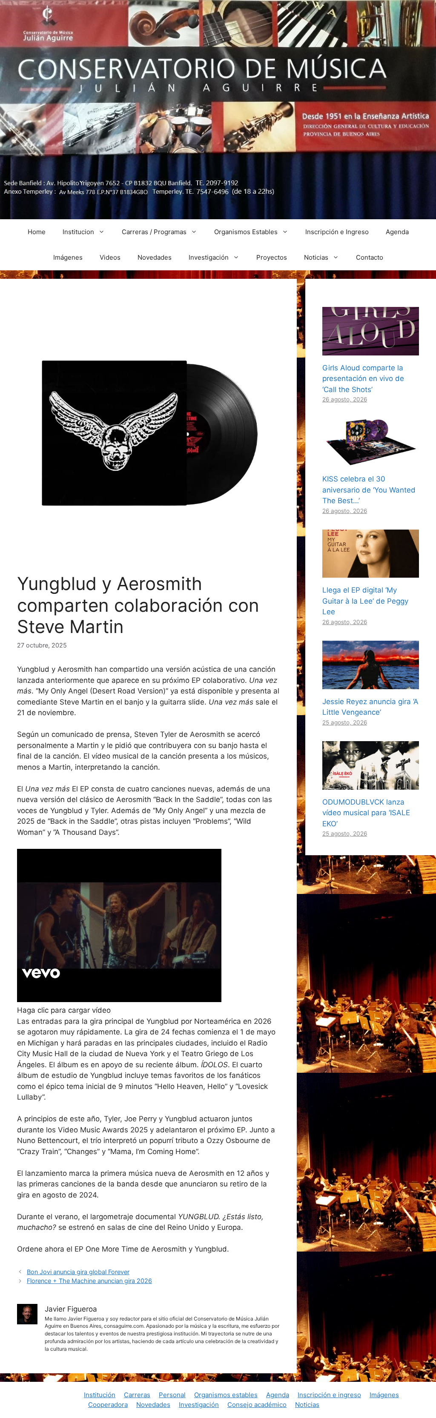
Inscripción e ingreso (329, 1395)
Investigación (209, 257)
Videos (110, 257)
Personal (172, 1395)
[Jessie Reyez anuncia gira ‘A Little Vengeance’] (370, 683)
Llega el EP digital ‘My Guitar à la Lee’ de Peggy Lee (365, 601)
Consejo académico (257, 1405)
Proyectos (271, 257)
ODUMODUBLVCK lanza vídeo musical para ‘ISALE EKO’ (366, 813)
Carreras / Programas (154, 232)
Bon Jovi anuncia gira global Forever (78, 1271)
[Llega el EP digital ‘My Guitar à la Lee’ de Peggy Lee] (370, 572)
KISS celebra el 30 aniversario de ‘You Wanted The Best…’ (369, 490)
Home (37, 232)
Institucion (78, 232)
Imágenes (68, 257)
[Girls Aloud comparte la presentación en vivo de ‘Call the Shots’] (370, 349)
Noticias (316, 257)
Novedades (155, 257)
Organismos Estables (246, 232)
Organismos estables (226, 1395)
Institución (99, 1395)
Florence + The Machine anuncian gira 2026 (89, 1280)
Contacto (369, 257)
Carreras (137, 1395)
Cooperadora (108, 1405)
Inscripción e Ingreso (337, 232)
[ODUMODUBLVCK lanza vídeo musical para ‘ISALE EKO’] (370, 783)
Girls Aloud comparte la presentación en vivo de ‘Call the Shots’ (363, 379)
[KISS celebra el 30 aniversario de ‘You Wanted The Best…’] (370, 461)
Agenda (397, 232)
